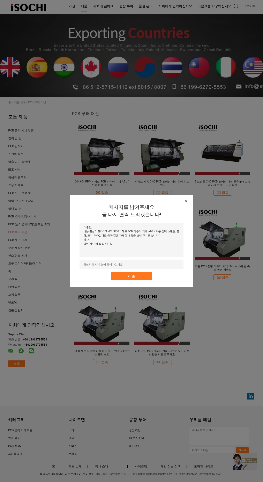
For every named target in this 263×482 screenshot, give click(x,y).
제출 (131, 276)
